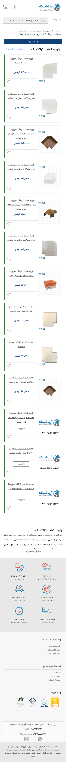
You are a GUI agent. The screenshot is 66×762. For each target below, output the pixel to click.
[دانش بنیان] (44, 703)
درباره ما (57, 672)
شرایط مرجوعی (54, 645)
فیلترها (32, 41)
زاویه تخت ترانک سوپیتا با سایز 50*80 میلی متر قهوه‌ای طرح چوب (21, 133)
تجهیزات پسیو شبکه (40, 31)
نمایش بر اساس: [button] (14, 49)
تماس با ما (56, 676)
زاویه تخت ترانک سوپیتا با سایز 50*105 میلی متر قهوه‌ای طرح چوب (21, 204)
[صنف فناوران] (32, 702)
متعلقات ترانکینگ (52, 34)
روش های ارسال (54, 649)
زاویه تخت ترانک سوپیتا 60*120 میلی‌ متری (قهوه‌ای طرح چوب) (21, 417)
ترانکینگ (22, 31)
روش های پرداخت (53, 653)
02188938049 (35, 729)
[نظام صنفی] (21, 702)
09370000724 (39, 734)
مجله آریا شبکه (54, 680)
